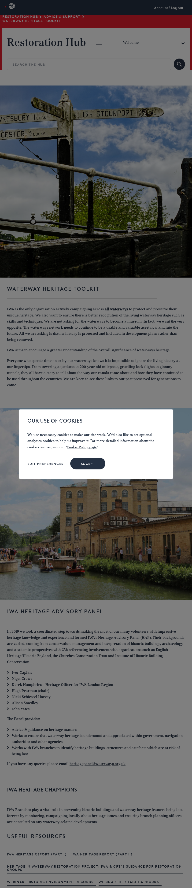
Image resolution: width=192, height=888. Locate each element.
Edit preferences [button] (45, 464)
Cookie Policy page (82, 447)
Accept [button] (88, 464)
